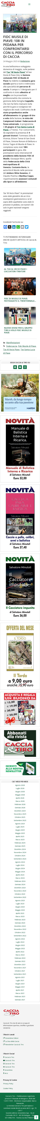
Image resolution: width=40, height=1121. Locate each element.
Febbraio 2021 (20, 996)
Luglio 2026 (20, 788)
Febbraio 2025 (20, 843)
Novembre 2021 (20, 968)
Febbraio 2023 (20, 920)
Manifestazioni (13, 342)
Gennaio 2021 (20, 1000)
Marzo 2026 (20, 801)
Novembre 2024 (20, 852)
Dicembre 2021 (20, 964)
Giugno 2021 (20, 984)
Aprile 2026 (20, 798)
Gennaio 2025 (20, 846)
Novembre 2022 (20, 929)
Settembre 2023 (20, 897)
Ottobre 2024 (20, 855)
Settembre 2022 (20, 936)
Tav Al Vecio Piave (11, 349)
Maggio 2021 (20, 987)
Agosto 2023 (20, 900)
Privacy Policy (8, 1083)
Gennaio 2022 (20, 961)
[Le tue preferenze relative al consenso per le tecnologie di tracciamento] (36, 1117)
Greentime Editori (11, 1038)
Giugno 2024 (20, 868)
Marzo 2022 (20, 955)
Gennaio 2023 (20, 923)
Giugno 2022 (20, 945)
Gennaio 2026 (20, 807)
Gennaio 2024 (20, 884)
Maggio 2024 (20, 872)
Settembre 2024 (20, 859)
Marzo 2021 (20, 993)
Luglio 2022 (20, 942)
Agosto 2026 (20, 785)
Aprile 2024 (20, 875)
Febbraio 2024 (20, 881)
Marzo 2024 (20, 878)
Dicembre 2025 (20, 811)
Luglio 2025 (20, 827)
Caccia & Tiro (9, 1057)
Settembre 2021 (20, 974)
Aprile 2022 (20, 952)
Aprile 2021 (20, 990)
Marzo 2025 (20, 839)
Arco (6, 1073)
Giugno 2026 (20, 791)
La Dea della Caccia (12, 1041)
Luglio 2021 (20, 980)
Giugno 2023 (20, 907)
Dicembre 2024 (20, 849)
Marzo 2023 (20, 916)
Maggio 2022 (20, 948)
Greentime (8, 1070)
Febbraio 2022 (20, 958)
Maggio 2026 (20, 795)
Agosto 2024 (20, 862)
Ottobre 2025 (20, 817)
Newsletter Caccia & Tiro (14, 1044)
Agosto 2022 (20, 939)
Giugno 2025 (20, 830)
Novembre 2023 (20, 891)
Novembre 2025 (20, 814)
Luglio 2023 (20, 904)
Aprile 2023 (20, 913)
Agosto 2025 (20, 823)
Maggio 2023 (20, 910)
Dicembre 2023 (20, 888)
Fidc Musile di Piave (27, 346)
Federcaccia (11, 346)
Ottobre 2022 (20, 932)
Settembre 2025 (20, 820)
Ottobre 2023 (20, 894)
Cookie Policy (8, 1088)
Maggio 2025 (20, 833)
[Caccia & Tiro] (8, 4)
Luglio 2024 (20, 865)
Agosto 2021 (20, 977)
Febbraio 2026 (20, 804)
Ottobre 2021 (20, 971)
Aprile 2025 (20, 836)
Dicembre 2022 (20, 926)
